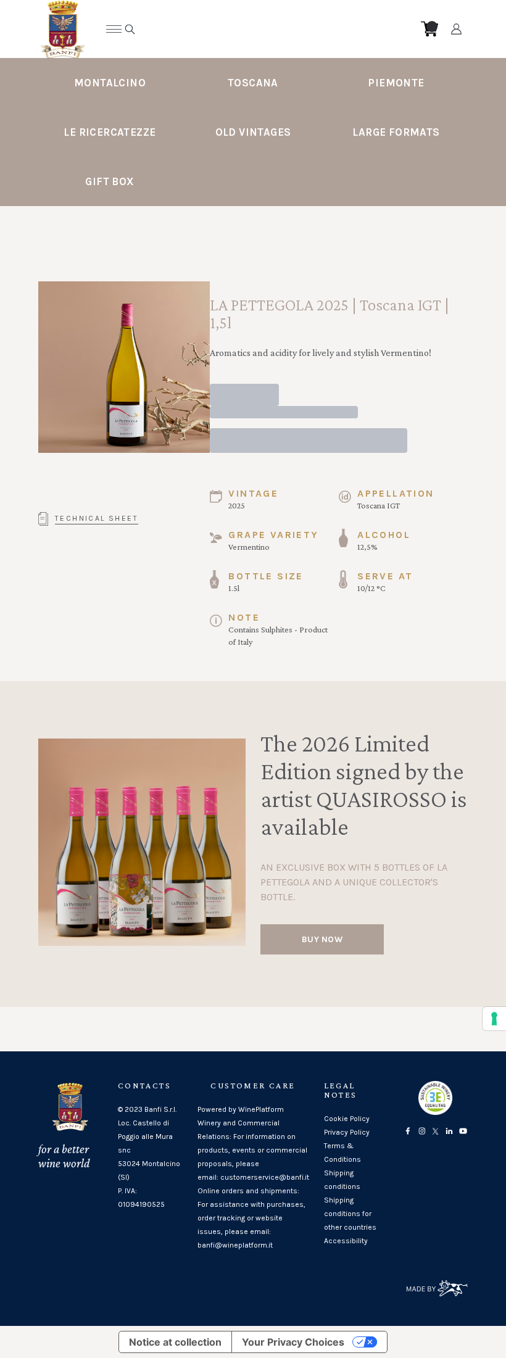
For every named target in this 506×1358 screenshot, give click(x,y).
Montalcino (110, 83)
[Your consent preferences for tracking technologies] (494, 1018)
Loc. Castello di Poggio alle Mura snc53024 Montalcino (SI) (149, 1150)
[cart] (429, 29)
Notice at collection (175, 1342)
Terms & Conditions (342, 1152)
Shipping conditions (342, 1180)
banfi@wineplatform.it (235, 1245)
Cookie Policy (347, 1118)
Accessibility (346, 1240)
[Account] (456, 29)
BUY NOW (322, 939)
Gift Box (109, 181)
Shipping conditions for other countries (350, 1214)
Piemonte (396, 83)
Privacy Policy (347, 1132)
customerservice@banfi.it (264, 1177)
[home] (243, 29)
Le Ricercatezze (110, 132)
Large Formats (395, 132)
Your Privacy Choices (293, 1342)
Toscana (253, 83)
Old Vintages (253, 132)
